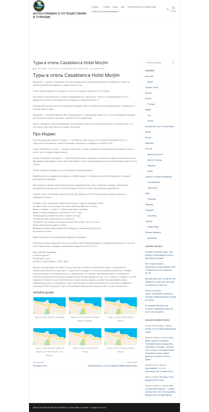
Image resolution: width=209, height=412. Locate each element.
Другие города (155, 160)
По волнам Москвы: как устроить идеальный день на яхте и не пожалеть (159, 308)
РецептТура (153, 227)
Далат (150, 82)
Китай (148, 137)
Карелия (152, 165)
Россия (148, 149)
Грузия (148, 93)
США (147, 193)
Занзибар (152, 215)
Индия (148, 109)
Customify (102, 407)
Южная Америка (153, 232)
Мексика (149, 143)
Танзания (149, 210)
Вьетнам (149, 76)
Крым (150, 171)
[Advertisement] (104, 37)
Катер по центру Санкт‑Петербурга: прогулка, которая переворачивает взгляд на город (160, 295)
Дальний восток (155, 154)
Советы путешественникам (158, 176)
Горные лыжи (151, 87)
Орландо (152, 199)
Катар (148, 132)
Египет (148, 98)
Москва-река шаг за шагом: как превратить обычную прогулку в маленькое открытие (160, 281)
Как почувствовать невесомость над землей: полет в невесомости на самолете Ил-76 (160, 268)
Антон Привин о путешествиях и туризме (60, 15)
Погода (151, 104)
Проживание (154, 182)
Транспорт (153, 188)
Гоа (149, 115)
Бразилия (152, 238)
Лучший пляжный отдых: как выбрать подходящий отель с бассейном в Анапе (159, 255)
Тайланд (149, 204)
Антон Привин (40, 69)
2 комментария (98, 69)
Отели (150, 121)
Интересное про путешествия (75, 69)
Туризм (148, 221)
